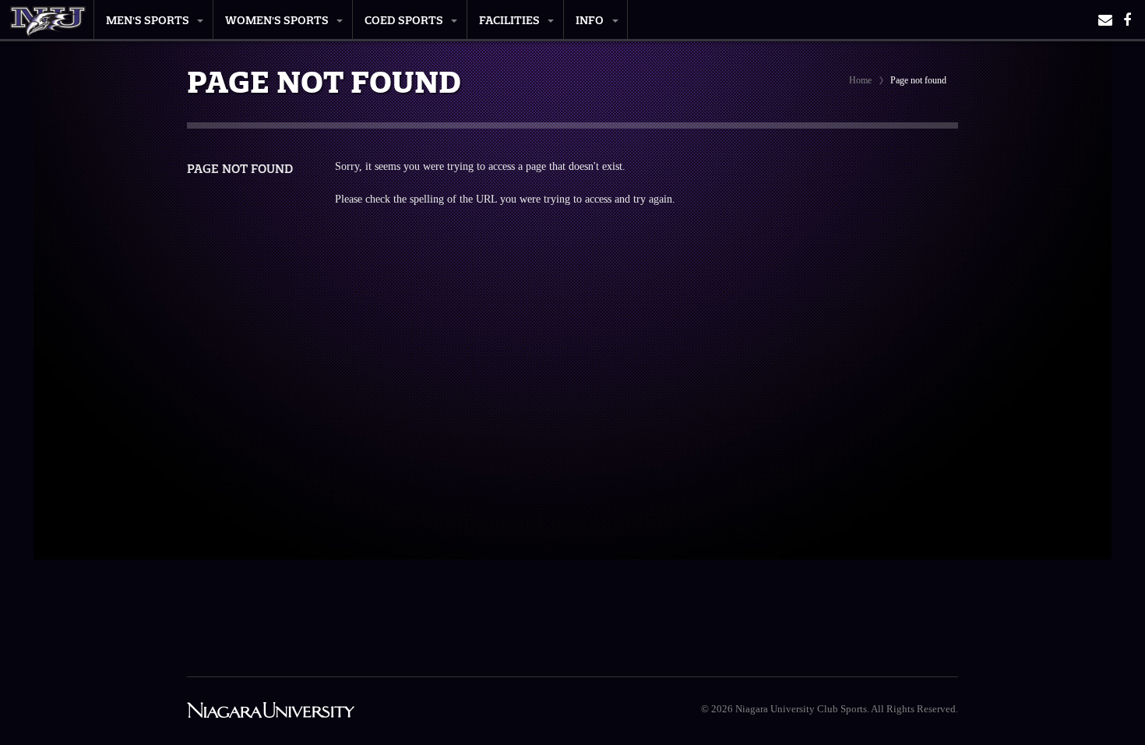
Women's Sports (277, 20)
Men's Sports (147, 20)
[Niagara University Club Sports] (48, 17)
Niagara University (270, 711)
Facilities (509, 20)
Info (590, 20)
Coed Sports (404, 20)
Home (860, 80)
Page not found (240, 168)
